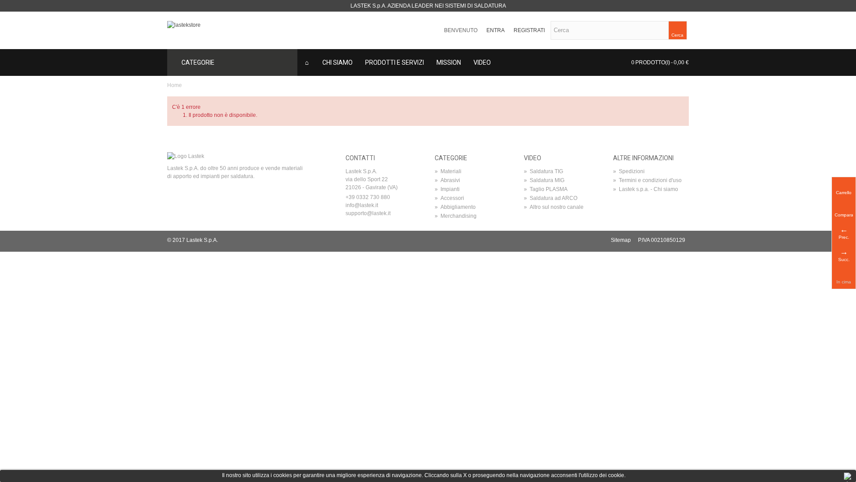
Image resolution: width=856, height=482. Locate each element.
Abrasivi (447, 180)
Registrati (529, 30)
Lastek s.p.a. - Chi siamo (645, 189)
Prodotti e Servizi (394, 62)
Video (482, 62)
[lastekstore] (184, 24)
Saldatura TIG (543, 171)
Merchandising (456, 216)
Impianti (447, 189)
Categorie (197, 62)
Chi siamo (337, 62)
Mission (448, 62)
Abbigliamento (455, 207)
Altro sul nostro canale (554, 207)
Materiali (448, 171)
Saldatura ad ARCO (550, 198)
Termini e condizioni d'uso (647, 180)
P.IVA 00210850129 (661, 240)
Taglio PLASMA (546, 189)
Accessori (449, 198)
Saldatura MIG (544, 180)
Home (174, 85)
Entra (495, 30)
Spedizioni (629, 171)
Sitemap (621, 240)
